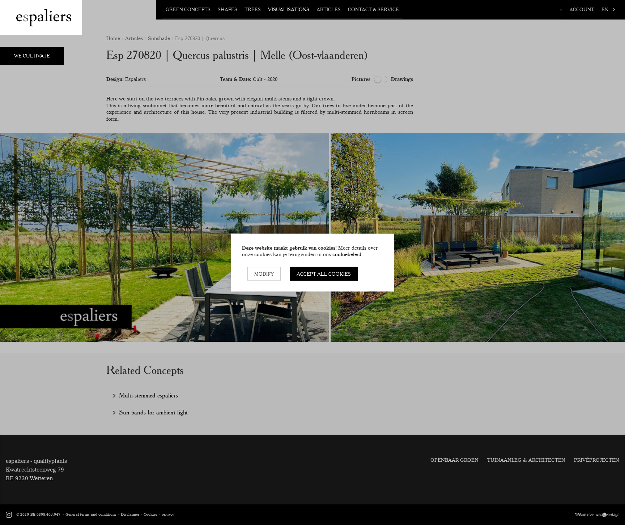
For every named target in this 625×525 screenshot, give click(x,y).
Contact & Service (373, 9)
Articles (328, 9)
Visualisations (288, 9)
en (604, 9)
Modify (264, 273)
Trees (253, 9)
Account (581, 9)
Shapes (227, 9)
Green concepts (188, 9)
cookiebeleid (346, 254)
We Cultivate (32, 56)
